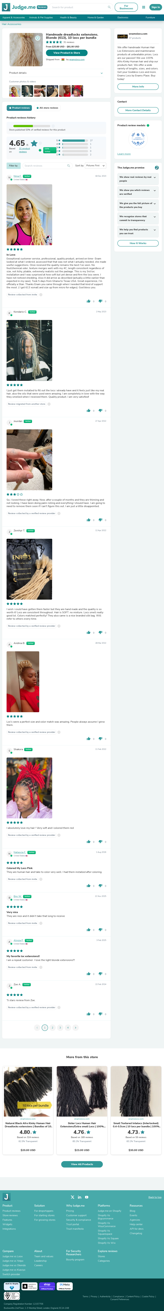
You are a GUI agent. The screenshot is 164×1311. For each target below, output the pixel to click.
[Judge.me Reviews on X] (72, 1197)
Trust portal (72, 1224)
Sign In (156, 7)
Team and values (43, 1256)
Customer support (76, 1215)
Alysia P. (19, 940)
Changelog (136, 1233)
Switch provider (11, 1274)
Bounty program (75, 1259)
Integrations (9, 1228)
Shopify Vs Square (108, 1238)
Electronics (123, 17)
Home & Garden (96, 17)
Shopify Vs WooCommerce (106, 1224)
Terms (85, 1296)
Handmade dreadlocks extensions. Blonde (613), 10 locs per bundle (72, 36)
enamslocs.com (77, 59)
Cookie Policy (148, 1296)
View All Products (82, 1164)
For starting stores (44, 1215)
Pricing (70, 1211)
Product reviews (11, 1211)
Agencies (135, 1219)
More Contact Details (138, 110)
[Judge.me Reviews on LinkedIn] (80, 1197)
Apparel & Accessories (13, 17)
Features (7, 1219)
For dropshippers (43, 1211)
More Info (138, 86)
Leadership (40, 1260)
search (109, 7)
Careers (38, 1265)
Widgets (7, 1224)
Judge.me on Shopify (109, 1211)
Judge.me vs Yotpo (13, 1260)
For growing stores (44, 1219)
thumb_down (100, 301)
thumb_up (88, 301)
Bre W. (18, 896)
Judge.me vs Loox (13, 1256)
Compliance (118, 1296)
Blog (132, 1211)
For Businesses (126, 7)
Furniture (150, 17)
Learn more (124, 154)
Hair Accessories (11, 24)
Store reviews (10, 1215)
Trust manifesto (75, 1228)
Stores (101, 1256)
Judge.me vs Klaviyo (14, 1269)
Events (133, 1215)
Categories (104, 1260)
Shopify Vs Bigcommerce (105, 1217)
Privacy (94, 1296)
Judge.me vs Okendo (14, 1265)
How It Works (138, 243)
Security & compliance (78, 1219)
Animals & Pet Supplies (41, 17)
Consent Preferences (119, 1299)
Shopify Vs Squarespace (105, 1232)
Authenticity (105, 1296)
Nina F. (18, 176)
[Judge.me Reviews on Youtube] (87, 1197)
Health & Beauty (68, 17)
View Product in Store (66, 53)
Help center (136, 1224)
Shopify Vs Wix (106, 1243)
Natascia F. (20, 852)
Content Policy (133, 1296)
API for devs (137, 1228)
